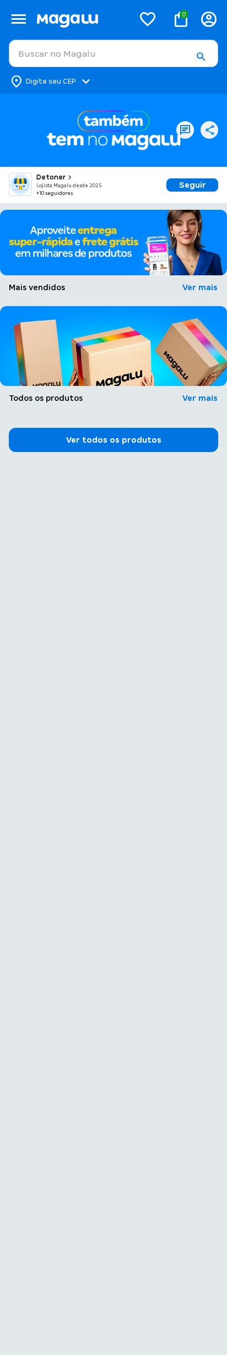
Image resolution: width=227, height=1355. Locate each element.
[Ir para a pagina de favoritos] (147, 18)
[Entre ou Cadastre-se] (208, 19)
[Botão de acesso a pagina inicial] (81, 19)
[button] (200, 56)
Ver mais (200, 287)
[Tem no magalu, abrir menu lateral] (18, 19)
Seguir (192, 185)
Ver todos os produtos (113, 440)
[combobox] (113, 53)
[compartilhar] (209, 130)
